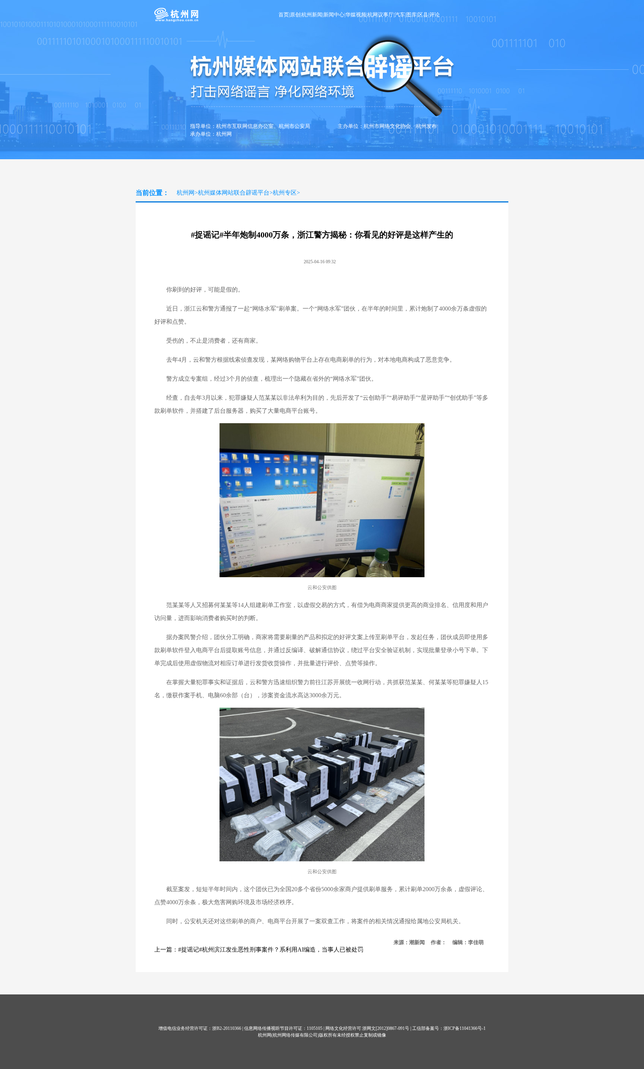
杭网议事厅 (380, 15)
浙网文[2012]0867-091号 (385, 1028)
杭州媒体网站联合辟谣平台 (233, 192)
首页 (283, 15)
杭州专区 (285, 192)
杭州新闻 (312, 15)
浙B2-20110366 (226, 1028)
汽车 (400, 15)
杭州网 (186, 192)
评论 (434, 15)
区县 (423, 15)
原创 (295, 15)
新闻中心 (333, 15)
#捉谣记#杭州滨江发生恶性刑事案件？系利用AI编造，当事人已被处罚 (270, 949)
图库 (411, 15)
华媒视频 (355, 15)
